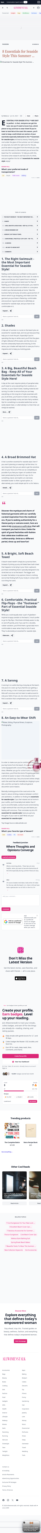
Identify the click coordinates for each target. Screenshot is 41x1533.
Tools (23, 1455)
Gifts (3, 1405)
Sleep (24, 1440)
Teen (3, 1447)
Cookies (9, 835)
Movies (4, 1424)
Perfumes (25, 1432)
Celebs (24, 1382)
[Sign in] (38, 7)
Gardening (25, 1401)
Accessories (6, 1370)
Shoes (24, 1436)
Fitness (24, 1393)
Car (3, 175)
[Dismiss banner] (37, 915)
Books (4, 1382)
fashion (5, 44)
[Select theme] (34, 8)
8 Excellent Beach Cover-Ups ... (20, 1227)
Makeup (4, 1420)
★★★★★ (35, 44)
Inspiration (25, 1409)
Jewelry (24, 1413)
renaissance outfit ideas (22, 526)
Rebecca (6, 116)
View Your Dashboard (22, 1062)
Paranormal (5, 13)
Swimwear (34, 13)
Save (28, 116)
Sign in (4, 1068)
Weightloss (5, 1455)
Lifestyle (5, 1416)
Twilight (4, 1451)
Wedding (25, 1451)
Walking (24, 175)
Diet (3, 1389)
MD (21, 116)
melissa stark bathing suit (20, 1238)
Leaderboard (7, 1101)
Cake (3, 835)
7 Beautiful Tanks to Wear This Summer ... (21, 1246)
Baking (24, 1374)
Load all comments (8, 857)
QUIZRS (38, 177)
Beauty (4, 1378)
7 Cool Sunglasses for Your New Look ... (20, 1223)
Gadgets (13, 13)
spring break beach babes (20, 1242)
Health (4, 1409)
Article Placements (8, 1474)
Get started (33, 1101)
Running (5, 1436)
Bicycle (8, 175)
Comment (6, 909)
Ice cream (20, 835)
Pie (14, 835)
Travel (24, 1447)
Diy (23, 1389)
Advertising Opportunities (10, 1478)
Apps (23, 1370)
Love (23, 1416)
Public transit (15, 175)
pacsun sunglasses (11, 1234)
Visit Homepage (20, 1341)
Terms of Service (7, 1490)
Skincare (5, 1440)
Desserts (25, 1386)
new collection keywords (13, 1250)
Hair (23, 1405)
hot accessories (31, 1250)
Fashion (4, 1393)
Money (24, 1420)
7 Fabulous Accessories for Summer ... (20, 1231)
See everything (7, 1152)
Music (24, 1424)
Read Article (19, 1203)
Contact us (5, 1467)
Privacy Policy (6, 1486)
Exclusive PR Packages (9, 1482)
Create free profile (20, 1056)
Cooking (4, 1386)
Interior (4, 1413)
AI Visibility (5, 1471)
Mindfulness (26, 13)
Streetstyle (5, 1444)
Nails (4, 1428)
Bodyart (24, 1378)
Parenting (5, 1432)
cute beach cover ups (29, 1234)
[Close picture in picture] (24, 1523)
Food (3, 1397)
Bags (19, 13)
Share (36, 116)
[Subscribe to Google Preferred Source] (13, 922)
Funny (24, 1397)
